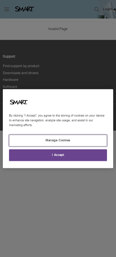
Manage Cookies (58, 140)
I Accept (58, 155)
